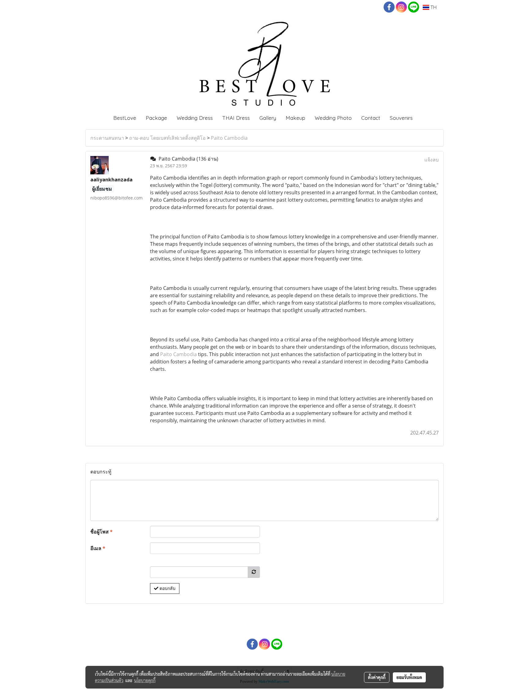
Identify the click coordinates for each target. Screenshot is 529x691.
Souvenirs (401, 118)
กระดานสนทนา (107, 138)
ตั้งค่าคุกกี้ (376, 677)
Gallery (267, 118)
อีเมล (97, 548)
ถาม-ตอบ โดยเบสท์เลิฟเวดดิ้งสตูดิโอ (167, 138)
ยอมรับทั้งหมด (409, 677)
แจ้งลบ (431, 159)
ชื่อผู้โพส (101, 531)
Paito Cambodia (229, 138)
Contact (370, 118)
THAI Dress (236, 118)
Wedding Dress (195, 118)
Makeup (295, 118)
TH (433, 7)
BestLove (124, 118)
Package (156, 118)
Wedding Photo (333, 118)
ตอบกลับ (166, 588)
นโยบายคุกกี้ (145, 680)
